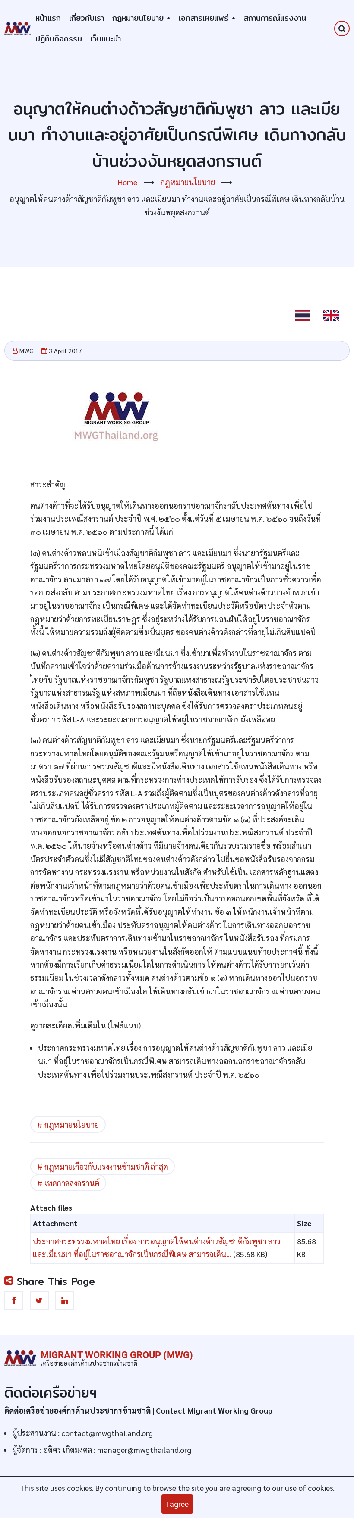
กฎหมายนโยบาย (141, 18)
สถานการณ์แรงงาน (274, 18)
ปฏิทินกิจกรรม (58, 38)
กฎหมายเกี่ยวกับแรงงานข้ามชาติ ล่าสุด (106, 1166)
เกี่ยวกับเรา (86, 18)
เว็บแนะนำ (105, 38)
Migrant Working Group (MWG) (117, 1355)
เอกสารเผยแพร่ (207, 18)
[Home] (17, 27)
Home (127, 182)
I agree (177, 1504)
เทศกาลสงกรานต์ (71, 1183)
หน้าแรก (48, 18)
